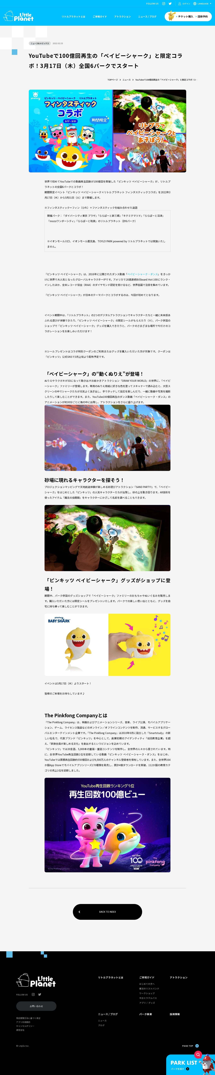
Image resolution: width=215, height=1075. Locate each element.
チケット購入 (185, 16)
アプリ (142, 1002)
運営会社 (20, 1030)
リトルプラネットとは (73, 16)
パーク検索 (145, 1014)
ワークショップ (147, 993)
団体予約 (203, 16)
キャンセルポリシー (25, 1026)
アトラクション (122, 16)
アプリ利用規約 (23, 1022)
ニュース (127, 79)
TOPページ (113, 79)
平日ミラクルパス (148, 998)
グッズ (151, 1002)
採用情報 (175, 1014)
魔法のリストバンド (149, 988)
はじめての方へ (147, 983)
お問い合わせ (36, 1006)
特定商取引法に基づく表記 (28, 1018)
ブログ (101, 1025)
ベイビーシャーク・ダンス (142, 274)
